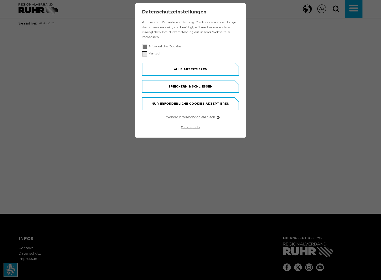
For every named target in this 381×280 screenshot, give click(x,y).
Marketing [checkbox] (155, 53)
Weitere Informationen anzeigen (190, 117)
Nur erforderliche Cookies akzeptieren (191, 103)
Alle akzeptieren (190, 69)
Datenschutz (190, 127)
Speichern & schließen (190, 86)
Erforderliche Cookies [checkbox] (164, 46)
